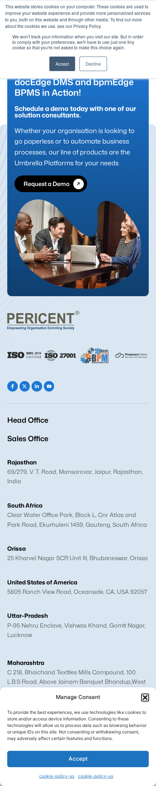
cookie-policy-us (56, 776)
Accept (78, 758)
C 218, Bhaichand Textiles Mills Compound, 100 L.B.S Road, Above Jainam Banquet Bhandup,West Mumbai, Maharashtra (76, 681)
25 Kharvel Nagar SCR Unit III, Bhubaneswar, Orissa (77, 558)
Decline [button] (93, 64)
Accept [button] (62, 64)
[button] (145, 697)
